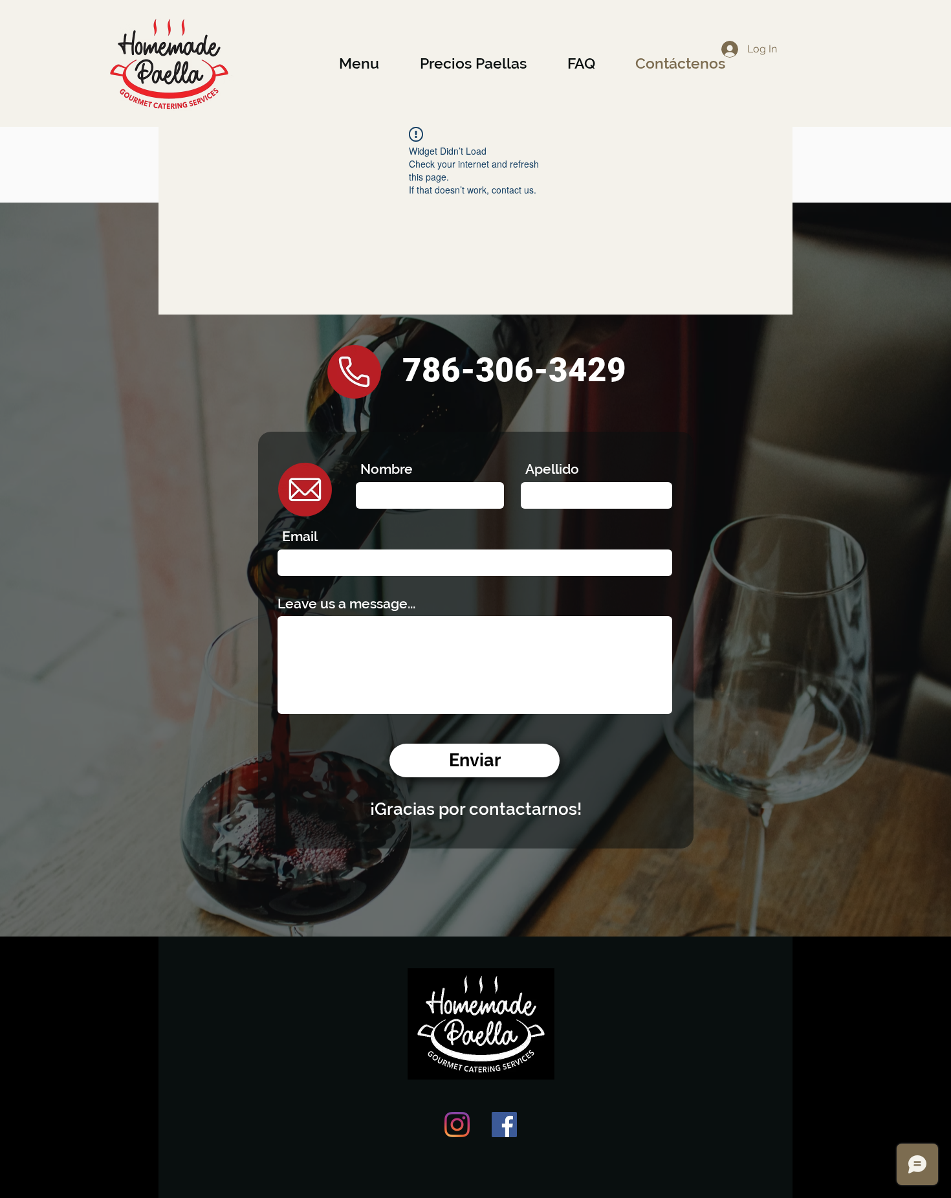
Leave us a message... (346, 603)
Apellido (552, 469)
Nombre (386, 469)
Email (300, 536)
